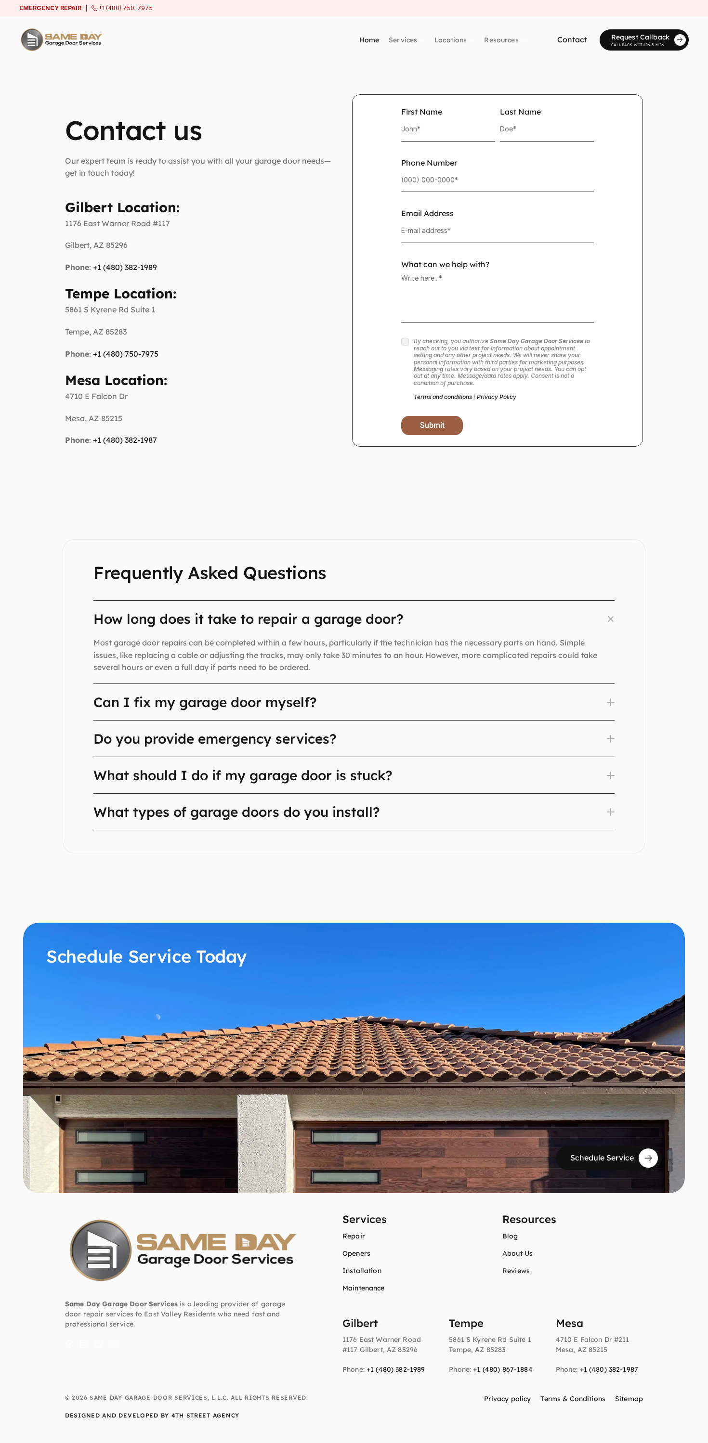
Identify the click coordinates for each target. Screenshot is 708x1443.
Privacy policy (507, 1398)
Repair (353, 1236)
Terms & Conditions (572, 1398)
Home (369, 40)
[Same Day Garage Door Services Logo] (60, 39)
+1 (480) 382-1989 (125, 267)
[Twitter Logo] (99, 1344)
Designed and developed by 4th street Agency (152, 1415)
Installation (361, 1270)
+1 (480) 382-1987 (125, 440)
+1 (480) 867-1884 (502, 1369)
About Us (517, 1253)
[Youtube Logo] (113, 1344)
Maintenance (363, 1288)
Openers (356, 1253)
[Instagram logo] (84, 1344)
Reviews (516, 1270)
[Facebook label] (70, 1344)
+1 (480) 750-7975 (125, 354)
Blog (510, 1236)
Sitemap (629, 1398)
